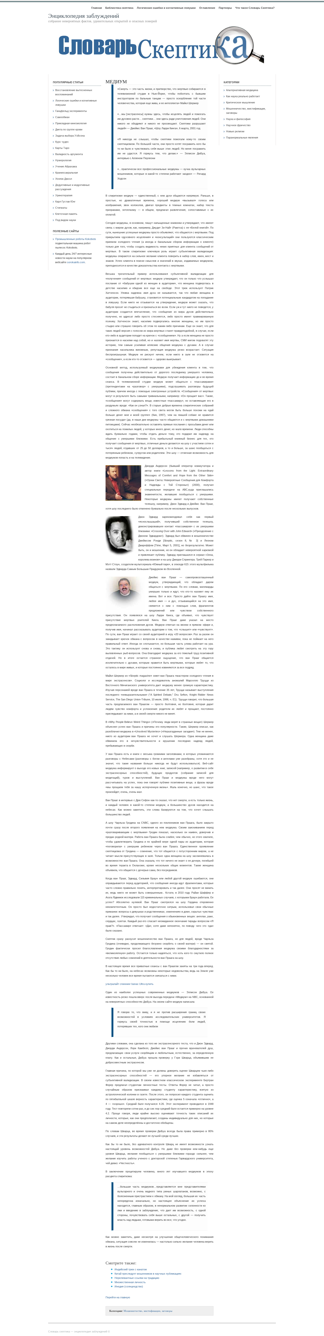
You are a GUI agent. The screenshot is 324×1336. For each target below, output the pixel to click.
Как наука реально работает (243, 96)
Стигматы (61, 207)
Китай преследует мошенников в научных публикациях (148, 1273)
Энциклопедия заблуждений (83, 15)
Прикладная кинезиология (71, 123)
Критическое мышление (240, 102)
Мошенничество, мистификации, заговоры (148, 1311)
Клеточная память (66, 213)
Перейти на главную (118, 1297)
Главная (96, 7)
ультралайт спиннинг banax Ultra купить (129, 983)
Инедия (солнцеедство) (129, 1286)
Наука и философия (238, 119)
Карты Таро (62, 148)
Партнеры (225, 7)
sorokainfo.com (76, 262)
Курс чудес (62, 141)
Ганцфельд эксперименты (71, 111)
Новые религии (235, 131)
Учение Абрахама (66, 166)
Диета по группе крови (68, 129)
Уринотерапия (63, 195)
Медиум (116, 81)
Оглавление (207, 7)
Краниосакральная (66, 172)
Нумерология (63, 160)
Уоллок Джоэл (63, 178)
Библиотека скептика (119, 7)
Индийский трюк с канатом (131, 1269)
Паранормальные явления (242, 137)
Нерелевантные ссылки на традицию (137, 1277)
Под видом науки (65, 220)
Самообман (62, 117)
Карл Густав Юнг (65, 201)
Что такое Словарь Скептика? (255, 7)
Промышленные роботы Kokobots (75, 239)
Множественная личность (130, 1282)
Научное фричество (238, 125)
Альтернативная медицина (242, 90)
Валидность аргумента (69, 154)
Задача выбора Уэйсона (70, 135)
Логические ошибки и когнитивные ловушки (166, 7)
